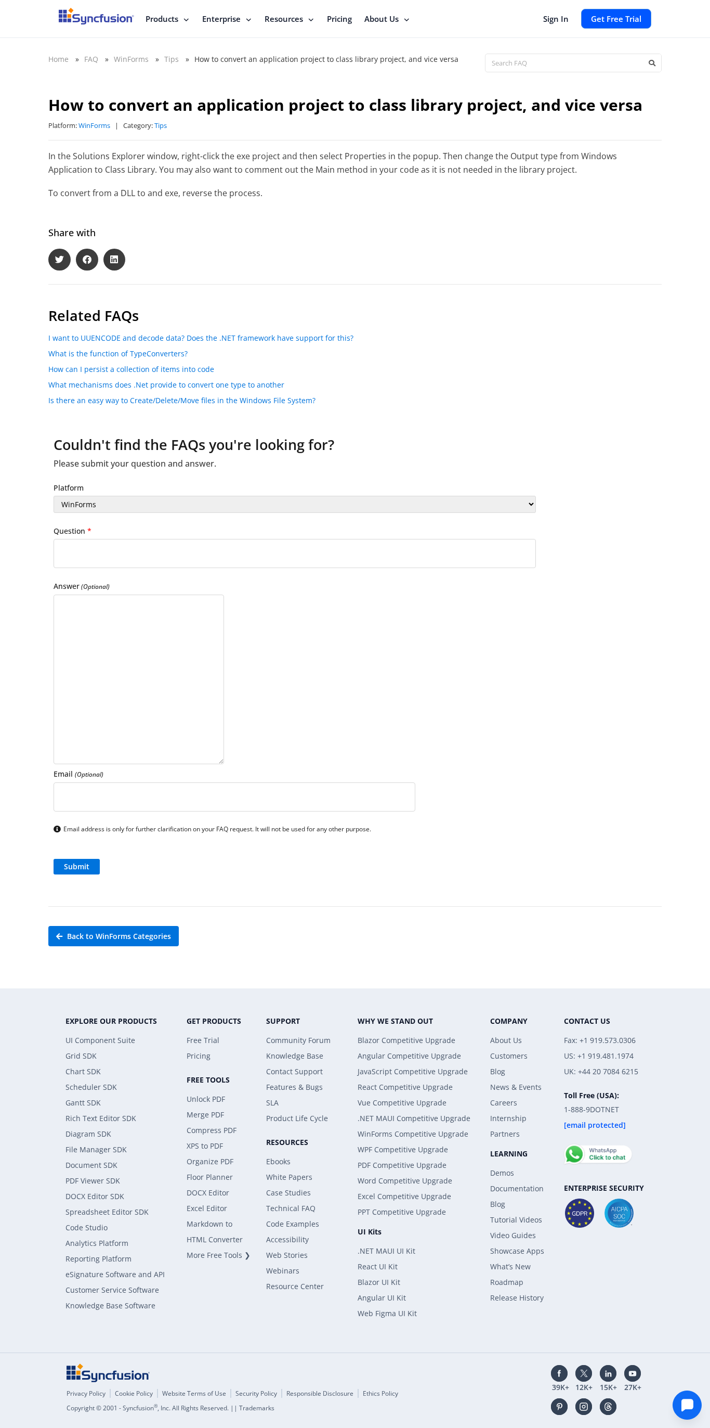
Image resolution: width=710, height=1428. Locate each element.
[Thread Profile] (608, 1406)
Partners (505, 1134)
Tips (171, 59)
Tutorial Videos (516, 1220)
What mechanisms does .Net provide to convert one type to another (166, 385)
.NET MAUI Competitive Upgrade (414, 1118)
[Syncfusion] (108, 1372)
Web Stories (287, 1255)
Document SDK (91, 1165)
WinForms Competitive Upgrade (413, 1134)
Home (58, 59)
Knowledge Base (294, 1056)
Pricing (339, 19)
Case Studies (288, 1193)
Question (72, 531)
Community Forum (298, 1040)
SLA (272, 1103)
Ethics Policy (380, 1393)
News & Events (516, 1087)
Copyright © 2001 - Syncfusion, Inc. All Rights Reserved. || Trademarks (170, 1408)
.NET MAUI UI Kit (386, 1251)
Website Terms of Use (194, 1393)
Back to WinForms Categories (118, 936)
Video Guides (513, 1235)
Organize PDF (210, 1161)
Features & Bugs (294, 1087)
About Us (381, 19)
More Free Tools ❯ (219, 1255)
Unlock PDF (206, 1099)
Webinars (282, 1271)
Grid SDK (81, 1056)
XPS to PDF (205, 1146)
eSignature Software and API (115, 1274)
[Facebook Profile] (559, 1373)
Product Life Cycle (297, 1118)
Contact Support (294, 1071)
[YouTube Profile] (632, 1373)
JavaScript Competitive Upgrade (413, 1071)
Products (162, 19)
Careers (503, 1103)
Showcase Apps (517, 1251)
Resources (284, 19)
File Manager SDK (96, 1149)
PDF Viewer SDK (92, 1181)
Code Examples (292, 1224)
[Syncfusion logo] (96, 16)
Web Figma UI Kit (387, 1313)
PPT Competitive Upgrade (402, 1212)
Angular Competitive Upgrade (409, 1056)
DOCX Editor (208, 1193)
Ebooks (278, 1161)
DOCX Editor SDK (94, 1196)
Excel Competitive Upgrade (404, 1196)
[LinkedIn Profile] (608, 1373)
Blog (497, 1071)
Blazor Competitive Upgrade (406, 1040)
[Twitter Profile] (583, 1373)
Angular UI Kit (382, 1298)
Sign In (556, 19)
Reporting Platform (98, 1259)
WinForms (131, 59)
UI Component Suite (100, 1040)
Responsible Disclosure (319, 1393)
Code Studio (86, 1227)
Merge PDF (205, 1115)
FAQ (91, 59)
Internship (508, 1118)
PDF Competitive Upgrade (402, 1165)
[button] (59, 260)
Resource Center (295, 1286)
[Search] (651, 63)
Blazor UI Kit (379, 1282)
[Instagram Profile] (583, 1406)
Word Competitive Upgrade (405, 1181)
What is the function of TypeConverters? (118, 353)
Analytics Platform (96, 1243)
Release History (517, 1298)
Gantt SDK (83, 1103)
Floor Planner (210, 1177)
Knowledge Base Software (110, 1305)
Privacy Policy (86, 1393)
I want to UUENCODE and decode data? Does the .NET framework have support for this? (200, 338)
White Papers (289, 1177)
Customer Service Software (112, 1290)
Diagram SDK (88, 1134)
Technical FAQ (290, 1208)
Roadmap (506, 1282)
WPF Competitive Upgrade (403, 1149)
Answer (82, 586)
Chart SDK (83, 1071)
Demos (502, 1173)
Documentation (517, 1188)
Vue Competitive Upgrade (402, 1103)
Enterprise (221, 19)
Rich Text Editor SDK (100, 1118)
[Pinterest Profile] (559, 1406)
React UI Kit (378, 1266)
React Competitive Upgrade (405, 1087)
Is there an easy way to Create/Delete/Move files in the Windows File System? (181, 400)
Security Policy (256, 1393)
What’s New (510, 1266)
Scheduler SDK (91, 1087)
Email (78, 774)
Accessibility (287, 1239)
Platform (69, 488)
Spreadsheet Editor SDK (107, 1212)
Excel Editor (207, 1208)
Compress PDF (211, 1130)
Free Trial (203, 1040)
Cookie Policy (134, 1393)
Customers (509, 1056)
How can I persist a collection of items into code (131, 369)
